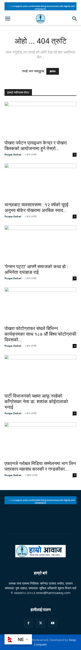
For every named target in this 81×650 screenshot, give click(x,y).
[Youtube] (52, 623)
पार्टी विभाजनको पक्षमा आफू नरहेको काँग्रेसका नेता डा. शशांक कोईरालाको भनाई (36, 401)
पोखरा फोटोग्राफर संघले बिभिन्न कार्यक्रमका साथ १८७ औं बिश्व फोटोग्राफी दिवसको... (40, 334)
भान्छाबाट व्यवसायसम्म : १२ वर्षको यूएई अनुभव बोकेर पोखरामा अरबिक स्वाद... (36, 207)
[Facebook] (28, 623)
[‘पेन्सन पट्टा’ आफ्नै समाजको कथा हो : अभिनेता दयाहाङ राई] (40, 243)
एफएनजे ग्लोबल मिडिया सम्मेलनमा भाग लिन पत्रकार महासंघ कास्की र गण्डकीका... (40, 466)
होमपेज (53, 71)
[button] (7, 19)
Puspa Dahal (12, 154)
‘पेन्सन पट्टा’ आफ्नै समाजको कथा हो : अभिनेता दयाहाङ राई (36, 269)
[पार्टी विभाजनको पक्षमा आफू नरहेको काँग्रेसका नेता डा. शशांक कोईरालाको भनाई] (40, 372)
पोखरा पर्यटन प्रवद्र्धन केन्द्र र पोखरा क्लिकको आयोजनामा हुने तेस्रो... (35, 145)
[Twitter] (40, 623)
